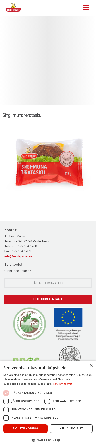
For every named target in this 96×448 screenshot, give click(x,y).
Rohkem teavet (62, 384)
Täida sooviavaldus (48, 283)
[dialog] (48, 404)
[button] (48, 440)
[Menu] (85, 7)
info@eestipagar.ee (18, 256)
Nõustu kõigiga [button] (25, 428)
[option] (48, 60)
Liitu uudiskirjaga (48, 299)
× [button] (91, 365)
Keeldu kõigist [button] (71, 428)
